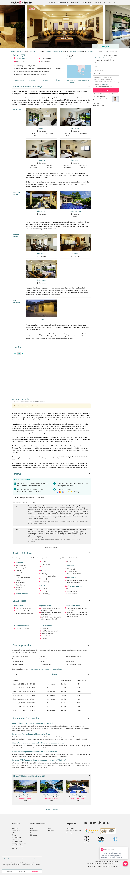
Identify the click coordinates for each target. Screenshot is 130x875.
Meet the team (17, 842)
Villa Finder (70, 828)
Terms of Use (105, 84)
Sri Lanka (33, 833)
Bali (31, 828)
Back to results (63, 2)
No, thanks (22, 871)
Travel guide (70, 833)
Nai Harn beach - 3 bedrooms (25, 797)
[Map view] (19, 353)
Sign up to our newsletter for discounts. (105, 86)
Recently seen (87, 2)
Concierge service (84, 80)
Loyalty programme (19, 844)
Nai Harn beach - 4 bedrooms (51, 797)
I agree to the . (102, 84)
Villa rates (58, 80)
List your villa (16, 837)
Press (14, 835)
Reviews (45, 80)
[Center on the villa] (23, 353)
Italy (49, 828)
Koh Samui (34, 831)
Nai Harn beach (21, 58)
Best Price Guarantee (102, 58)
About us (15, 828)
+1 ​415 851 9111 (100, 2)
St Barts (51, 831)
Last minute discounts (73, 831)
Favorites (75, 2)
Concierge (15, 839)
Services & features (71, 81)
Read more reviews (51, 547)
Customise (9, 871)
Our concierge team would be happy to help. (46, 669)
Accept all (35, 871)
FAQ (13, 833)
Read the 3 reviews (72, 59)
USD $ (16, 674)
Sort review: (17, 502)
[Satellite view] (15, 353)
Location (32, 80)
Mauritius (33, 835)
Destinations (51, 2)
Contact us (111, 2)
